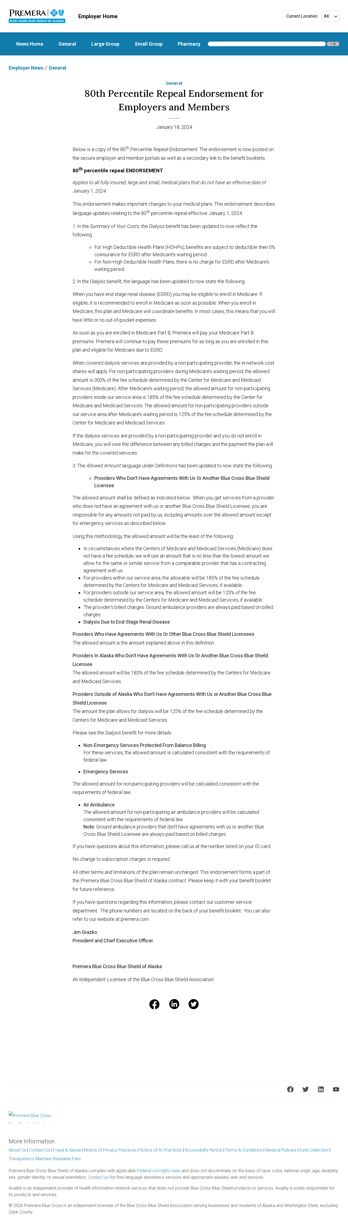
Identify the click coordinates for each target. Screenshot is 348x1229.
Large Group (105, 44)
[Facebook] (290, 1089)
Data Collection (313, 1150)
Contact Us (39, 1150)
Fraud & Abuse (67, 1150)
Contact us (98, 1177)
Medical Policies (280, 1150)
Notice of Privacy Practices (110, 1150)
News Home (29, 44)
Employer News (26, 68)
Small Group (149, 44)
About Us (17, 1150)
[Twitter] (305, 1089)
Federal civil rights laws (159, 1170)
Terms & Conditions (243, 1150)
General (67, 44)
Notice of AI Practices (160, 1150)
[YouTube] (336, 1089)
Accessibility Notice (203, 1150)
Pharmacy (189, 44)
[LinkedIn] (321, 1089)
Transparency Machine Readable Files (45, 1158)
